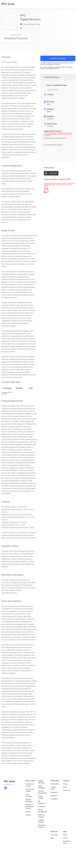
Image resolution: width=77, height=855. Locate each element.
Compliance (42, 806)
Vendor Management (42, 811)
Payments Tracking (41, 816)
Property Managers (29, 800)
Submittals (54, 792)
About (65, 787)
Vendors (28, 812)
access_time (45, 124)
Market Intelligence (41, 787)
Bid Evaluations (42, 802)
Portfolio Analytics (41, 821)
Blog (52, 838)
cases (45, 102)
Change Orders (53, 788)
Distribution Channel (42, 826)
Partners (28, 815)
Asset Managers (29, 795)
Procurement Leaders (30, 790)
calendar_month (45, 116)
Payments (54, 796)
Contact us (66, 790)
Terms (65, 835)
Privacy (65, 838)
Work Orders (55, 781)
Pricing (65, 784)
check (45, 85)
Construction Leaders (30, 785)
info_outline (45, 109)
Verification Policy (67, 842)
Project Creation (41, 797)
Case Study (54, 835)
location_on (45, 94)
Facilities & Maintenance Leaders (30, 806)
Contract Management (42, 792)
